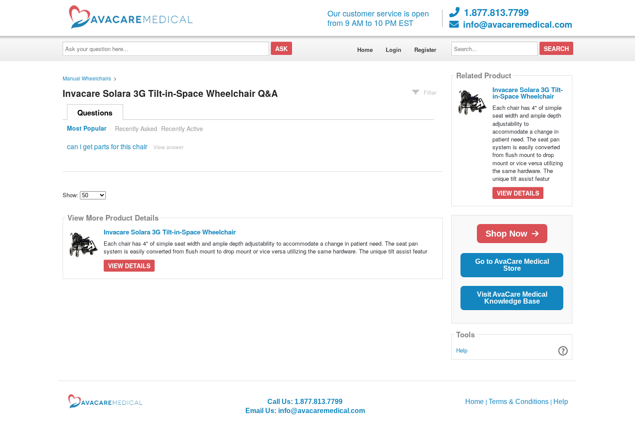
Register (425, 49)
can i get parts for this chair (107, 146)
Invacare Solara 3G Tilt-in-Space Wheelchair (170, 232)
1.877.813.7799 (496, 12)
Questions (94, 112)
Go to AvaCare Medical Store (512, 265)
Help (461, 350)
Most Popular (86, 128)
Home (365, 49)
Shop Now (506, 233)
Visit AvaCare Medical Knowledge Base (512, 298)
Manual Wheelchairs (87, 78)
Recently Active (182, 128)
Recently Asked (136, 128)
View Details (129, 265)
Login (393, 49)
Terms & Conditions (519, 401)
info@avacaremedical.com (517, 24)
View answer (168, 147)
